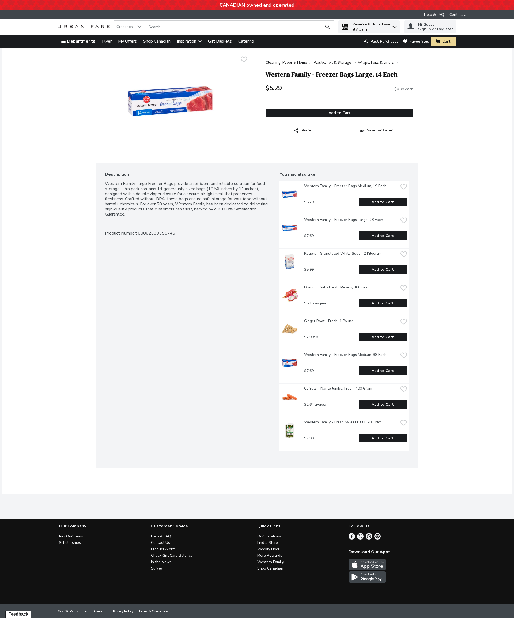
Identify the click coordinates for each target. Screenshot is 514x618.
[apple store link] (367, 569)
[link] (381, 41)
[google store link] (367, 581)
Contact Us (458, 14)
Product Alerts (163, 549)
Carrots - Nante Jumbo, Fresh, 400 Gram (338, 388)
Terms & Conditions (154, 611)
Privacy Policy (123, 611)
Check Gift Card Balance (172, 555)
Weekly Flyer (268, 549)
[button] (394, 25)
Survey (157, 568)
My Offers (127, 41)
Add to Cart (339, 112)
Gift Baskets (220, 41)
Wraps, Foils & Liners (376, 62)
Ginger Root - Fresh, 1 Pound (328, 320)
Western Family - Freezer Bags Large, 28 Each (343, 219)
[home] (85, 26)
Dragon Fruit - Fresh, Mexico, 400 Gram (337, 287)
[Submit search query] (327, 26)
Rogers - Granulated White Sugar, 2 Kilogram (343, 253)
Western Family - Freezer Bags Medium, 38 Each (345, 354)
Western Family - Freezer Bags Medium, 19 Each (345, 186)
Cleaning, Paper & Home (286, 62)
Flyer (107, 41)
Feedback (18, 614)
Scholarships (70, 542)
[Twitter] (360, 538)
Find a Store (267, 542)
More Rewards (269, 555)
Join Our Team (71, 536)
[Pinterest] (377, 538)
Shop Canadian (157, 41)
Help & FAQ (434, 14)
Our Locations (269, 536)
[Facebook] (352, 538)
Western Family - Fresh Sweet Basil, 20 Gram (343, 422)
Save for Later (380, 130)
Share (305, 130)
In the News (161, 561)
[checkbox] (244, 60)
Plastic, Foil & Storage (332, 62)
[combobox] (129, 26)
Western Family (270, 561)
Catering (246, 41)
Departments (81, 41)
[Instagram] (369, 538)
